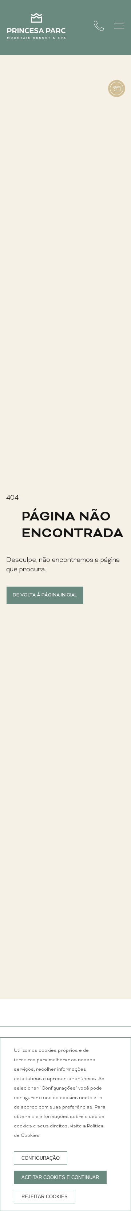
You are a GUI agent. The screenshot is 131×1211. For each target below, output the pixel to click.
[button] (119, 26)
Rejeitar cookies (44, 1196)
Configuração (40, 1158)
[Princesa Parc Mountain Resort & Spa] (36, 27)
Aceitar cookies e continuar (60, 1177)
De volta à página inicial (45, 595)
